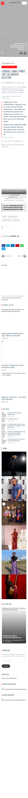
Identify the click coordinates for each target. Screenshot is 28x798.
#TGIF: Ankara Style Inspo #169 (13, 419)
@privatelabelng (15, 195)
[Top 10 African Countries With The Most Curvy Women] (14, 464)
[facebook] (2, 49)
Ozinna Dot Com (6, 220)
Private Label (16, 220)
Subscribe (6, 666)
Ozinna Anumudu (13, 216)
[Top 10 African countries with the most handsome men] (14, 488)
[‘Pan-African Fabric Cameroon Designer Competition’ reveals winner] (14, 513)
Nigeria (4, 216)
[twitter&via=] (2, 46)
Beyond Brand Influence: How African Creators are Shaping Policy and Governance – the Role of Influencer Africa (16, 426)
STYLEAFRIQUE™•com (10, 82)
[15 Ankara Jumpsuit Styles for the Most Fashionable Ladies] (14, 537)
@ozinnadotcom (13, 197)
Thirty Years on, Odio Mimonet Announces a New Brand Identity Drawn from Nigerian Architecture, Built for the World (16, 433)
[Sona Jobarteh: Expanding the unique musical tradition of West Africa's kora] (14, 586)
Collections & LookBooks (9, 67)
